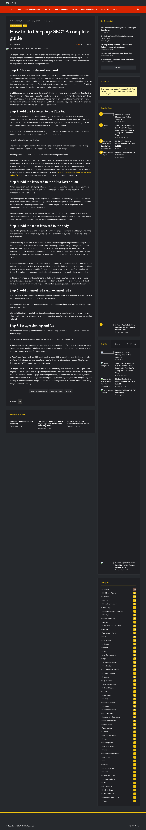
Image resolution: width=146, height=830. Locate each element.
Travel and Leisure (109, 633)
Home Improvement (33, 9)
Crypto (104, 801)
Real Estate (106, 695)
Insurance (106, 757)
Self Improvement (109, 746)
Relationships (107, 724)
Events (104, 750)
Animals (105, 732)
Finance (105, 629)
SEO (18, 21)
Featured (105, 600)
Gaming (105, 699)
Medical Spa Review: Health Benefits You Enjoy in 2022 (125, 143)
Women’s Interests (109, 710)
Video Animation (108, 794)
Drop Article (16, 44)
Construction (107, 666)
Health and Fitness (109, 593)
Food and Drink (107, 713)
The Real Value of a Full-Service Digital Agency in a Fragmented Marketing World (50, 423)
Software (105, 644)
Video (104, 783)
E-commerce (107, 786)
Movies (105, 764)
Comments (131, 344)
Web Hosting (107, 728)
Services (105, 597)
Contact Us (104, 9)
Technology (106, 607)
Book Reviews (107, 790)
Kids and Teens (108, 688)
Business (19, 9)
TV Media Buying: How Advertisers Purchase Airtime (78, 422)
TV (103, 761)
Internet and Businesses (111, 717)
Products (105, 677)
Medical (75, 9)
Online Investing (108, 768)
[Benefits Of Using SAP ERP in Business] (107, 236)
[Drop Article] (11, 3)
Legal (104, 659)
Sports (104, 739)
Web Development (109, 684)
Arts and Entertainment (110, 669)
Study (104, 691)
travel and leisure (108, 673)
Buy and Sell (107, 681)
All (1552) (118, 67)
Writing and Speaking (110, 662)
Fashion (105, 622)
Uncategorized (107, 743)
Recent (117, 344)
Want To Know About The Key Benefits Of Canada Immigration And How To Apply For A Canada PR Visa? (124, 130)
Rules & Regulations (89, 9)
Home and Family (108, 702)
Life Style (47, 9)
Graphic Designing (109, 735)
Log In (114, 9)
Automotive (106, 640)
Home (10, 9)
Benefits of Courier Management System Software (123, 117)
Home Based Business (110, 753)
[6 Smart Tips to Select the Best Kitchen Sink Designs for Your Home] (107, 328)
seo (69, 391)
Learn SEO (57, 391)
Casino (104, 637)
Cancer (105, 772)
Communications (108, 779)
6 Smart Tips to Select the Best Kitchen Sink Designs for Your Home (125, 327)
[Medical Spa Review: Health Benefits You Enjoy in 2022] (107, 145)
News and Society (109, 721)
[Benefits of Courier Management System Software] (107, 117)
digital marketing (39, 391)
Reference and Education (111, 626)
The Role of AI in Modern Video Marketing (117, 59)
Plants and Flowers (109, 775)
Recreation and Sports (110, 797)
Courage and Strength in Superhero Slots (116, 53)
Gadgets (105, 706)
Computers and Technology (112, 611)
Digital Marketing (61, 9)
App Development (109, 655)
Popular (104, 344)
